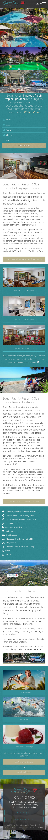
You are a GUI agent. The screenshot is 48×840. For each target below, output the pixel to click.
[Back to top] (44, 836)
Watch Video (32, 112)
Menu (39, 4)
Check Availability (24, 772)
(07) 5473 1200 (24, 797)
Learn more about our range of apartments (24, 259)
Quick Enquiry (24, 812)
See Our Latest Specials (24, 762)
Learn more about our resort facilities (24, 501)
